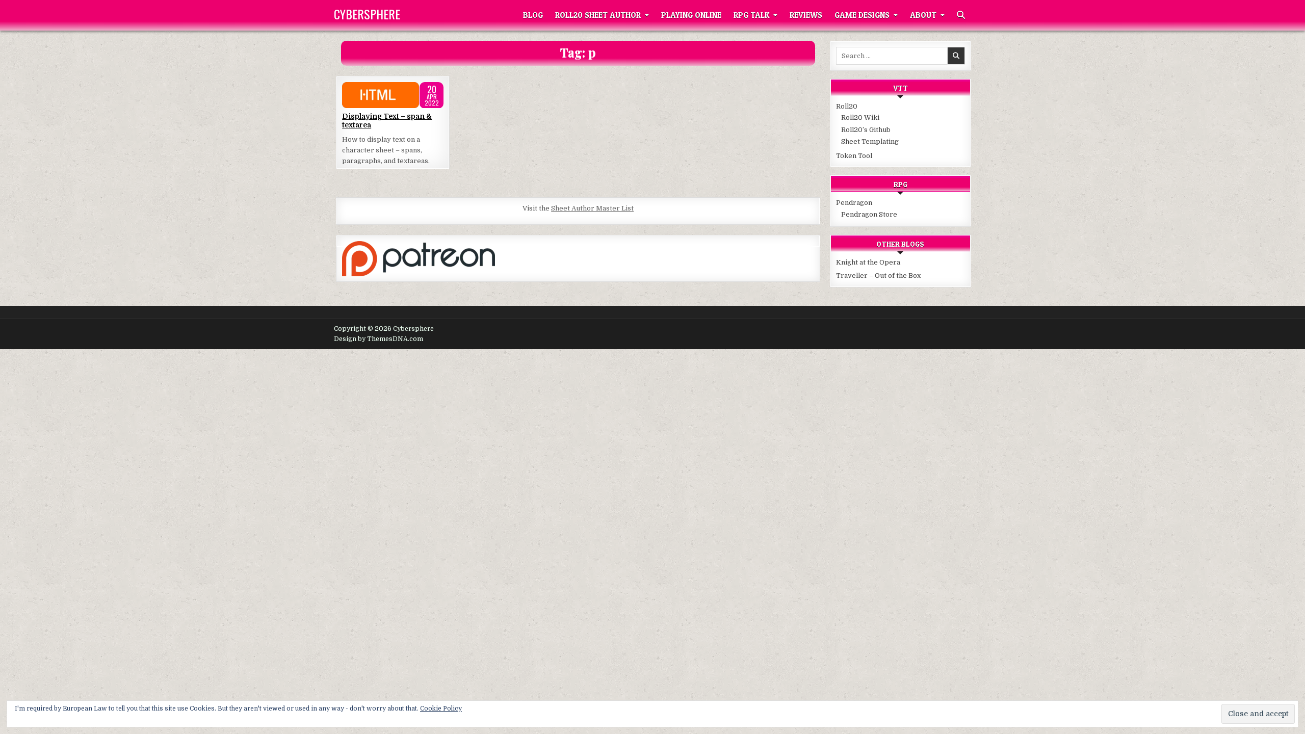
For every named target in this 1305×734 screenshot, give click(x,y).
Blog (533, 15)
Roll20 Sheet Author (598, 15)
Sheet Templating (870, 141)
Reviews (806, 15)
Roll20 (846, 106)
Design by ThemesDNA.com (378, 339)
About (923, 15)
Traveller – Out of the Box (878, 275)
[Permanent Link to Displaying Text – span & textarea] (392, 95)
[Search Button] (961, 15)
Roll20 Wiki (860, 117)
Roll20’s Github (866, 130)
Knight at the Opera (868, 262)
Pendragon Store (869, 214)
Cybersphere (367, 14)
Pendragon (854, 202)
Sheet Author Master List (592, 208)
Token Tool (854, 156)
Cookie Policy (441, 708)
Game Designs (862, 15)
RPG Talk (751, 15)
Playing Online (691, 15)
